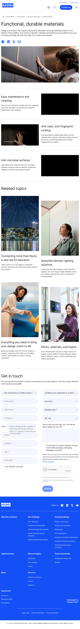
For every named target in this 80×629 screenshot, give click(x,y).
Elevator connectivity (61, 521)
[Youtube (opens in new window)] (77, 505)
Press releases (32, 562)
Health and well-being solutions (38, 539)
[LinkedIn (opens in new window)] (67, 505)
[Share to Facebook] (3, 41)
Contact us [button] (66, 7)
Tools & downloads (62, 554)
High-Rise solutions (9, 517)
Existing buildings (62, 517)
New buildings (10, 16)
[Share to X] (14, 41)
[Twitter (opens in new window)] (72, 505)
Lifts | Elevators (21, 16)
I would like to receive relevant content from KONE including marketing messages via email (62, 447)
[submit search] (55, 7)
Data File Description (38, 613)
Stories (30, 566)
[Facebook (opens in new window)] (62, 505)
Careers (30, 581)
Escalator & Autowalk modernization (66, 537)
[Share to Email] (19, 41)
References (31, 558)
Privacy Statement (48, 461)
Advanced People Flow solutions (38, 529)
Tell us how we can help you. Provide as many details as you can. (58, 425)
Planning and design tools (63, 558)
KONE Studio (63, 2)
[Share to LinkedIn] (8, 41)
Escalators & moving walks (36, 525)
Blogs (3, 572)
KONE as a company (34, 577)
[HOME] (3, 16)
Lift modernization (60, 533)
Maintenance (59, 529)
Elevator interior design (34, 16)
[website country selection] (48, 7)
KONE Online (74, 2)
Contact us (31, 585)
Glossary (57, 562)
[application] (60, 104)
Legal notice (25, 613)
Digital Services (7, 554)
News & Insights (34, 554)
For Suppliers (5, 603)
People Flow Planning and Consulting (36, 535)
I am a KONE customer (14, 467)
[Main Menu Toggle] (76, 7)
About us (31, 572)
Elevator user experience (63, 525)
